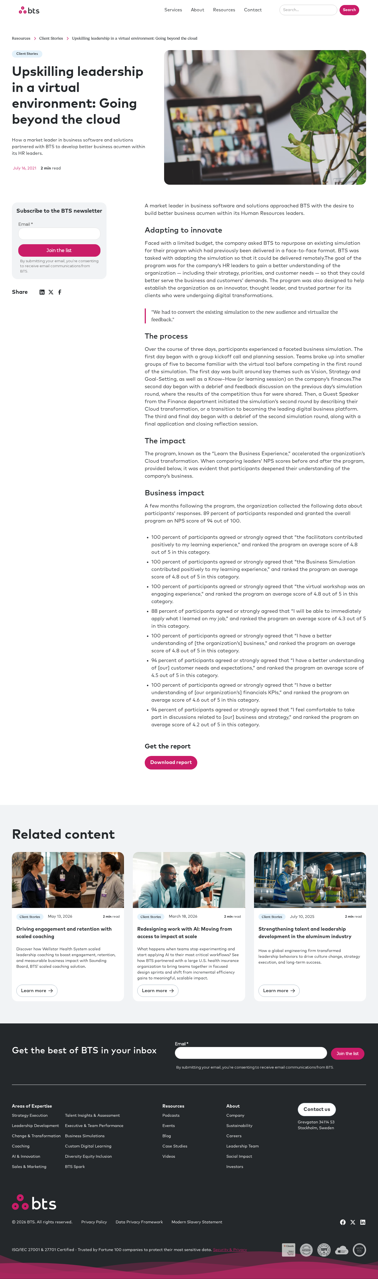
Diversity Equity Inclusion (88, 1157)
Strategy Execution (30, 1116)
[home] (29, 10)
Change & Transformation (36, 1136)
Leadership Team (242, 1146)
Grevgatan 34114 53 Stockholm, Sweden (316, 1125)
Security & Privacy (230, 1250)
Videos (168, 1157)
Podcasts (171, 1116)
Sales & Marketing (29, 1167)
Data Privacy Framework (139, 1222)
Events (168, 1126)
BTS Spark (75, 1167)
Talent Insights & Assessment (92, 1116)
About (197, 10)
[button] (173, 10)
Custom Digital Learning (88, 1146)
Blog (166, 1136)
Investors (234, 1167)
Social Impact (239, 1157)
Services (173, 10)
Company (235, 1116)
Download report (171, 762)
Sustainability (239, 1126)
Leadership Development (35, 1126)
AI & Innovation (26, 1157)
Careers (234, 1136)
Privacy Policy (94, 1222)
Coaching (21, 1146)
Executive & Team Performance (94, 1126)
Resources (224, 10)
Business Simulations (85, 1136)
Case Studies (174, 1146)
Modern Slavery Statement (197, 1222)
